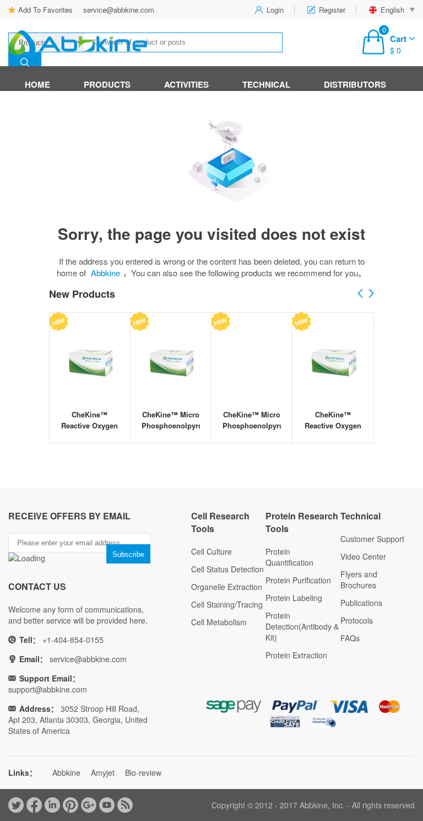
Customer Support (372, 538)
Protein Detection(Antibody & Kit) (302, 626)
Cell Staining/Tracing (227, 604)
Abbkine (105, 272)
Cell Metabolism (219, 621)
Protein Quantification (289, 557)
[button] (371, 293)
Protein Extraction (296, 655)
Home (37, 84)
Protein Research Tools (301, 522)
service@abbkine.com (118, 9)
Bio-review (143, 772)
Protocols (356, 620)
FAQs (350, 637)
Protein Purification (298, 580)
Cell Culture (211, 551)
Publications (361, 602)
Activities (186, 84)
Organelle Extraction (226, 586)
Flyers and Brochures (358, 579)
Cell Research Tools (220, 522)
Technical (266, 84)
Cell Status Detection (227, 569)
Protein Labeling (293, 597)
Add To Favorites (45, 9)
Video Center (363, 556)
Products (107, 84)
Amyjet (103, 772)
